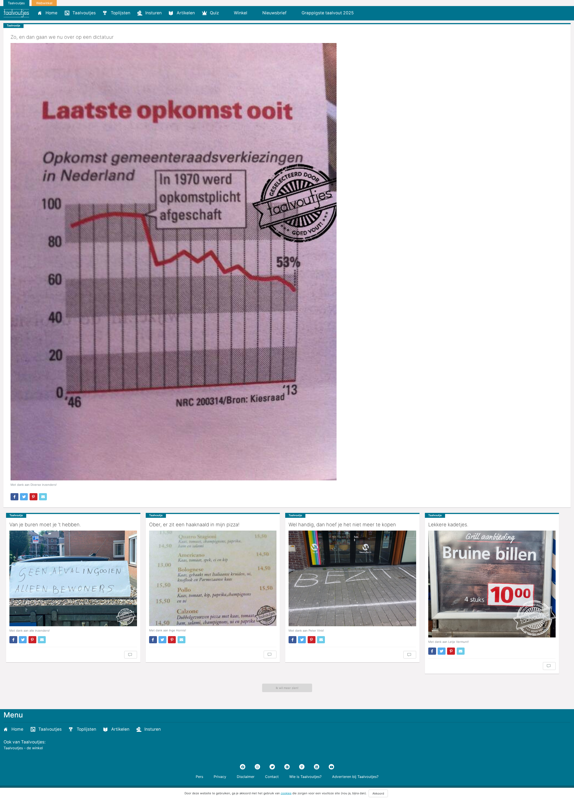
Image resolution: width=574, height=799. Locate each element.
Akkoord (378, 793)
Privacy (220, 776)
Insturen (153, 12)
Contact (272, 776)
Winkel (240, 12)
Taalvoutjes (16, 3)
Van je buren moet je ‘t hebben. (45, 524)
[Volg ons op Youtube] (331, 766)
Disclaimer (245, 776)
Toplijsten (120, 12)
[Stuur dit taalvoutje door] (43, 496)
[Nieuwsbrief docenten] (365, 12)
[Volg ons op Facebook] (242, 766)
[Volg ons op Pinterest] (301, 766)
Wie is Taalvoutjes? (305, 776)
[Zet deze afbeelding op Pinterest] (33, 496)
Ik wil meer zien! (287, 688)
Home (51, 12)
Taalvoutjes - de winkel (23, 748)
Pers (199, 776)
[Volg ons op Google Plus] (287, 766)
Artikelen (186, 12)
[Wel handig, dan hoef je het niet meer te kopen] (352, 578)
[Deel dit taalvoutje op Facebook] (14, 496)
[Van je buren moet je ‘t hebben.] (73, 578)
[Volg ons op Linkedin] (316, 766)
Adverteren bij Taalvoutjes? (355, 776)
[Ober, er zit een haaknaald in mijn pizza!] (213, 578)
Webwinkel (44, 3)
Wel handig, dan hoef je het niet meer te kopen (342, 524)
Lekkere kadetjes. (448, 524)
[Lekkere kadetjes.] (492, 584)
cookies (286, 793)
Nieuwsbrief (274, 12)
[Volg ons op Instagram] (257, 766)
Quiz (214, 12)
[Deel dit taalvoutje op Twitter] (24, 496)
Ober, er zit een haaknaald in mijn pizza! (194, 524)
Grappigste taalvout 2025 (328, 12)
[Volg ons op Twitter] (272, 766)
